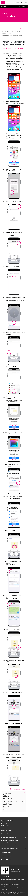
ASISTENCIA (4, 6)
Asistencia (4, 13)
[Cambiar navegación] (22, 6)
